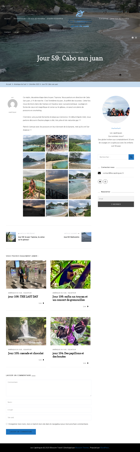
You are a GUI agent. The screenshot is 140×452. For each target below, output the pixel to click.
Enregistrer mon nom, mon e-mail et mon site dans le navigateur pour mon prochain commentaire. (49, 424)
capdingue (12, 112)
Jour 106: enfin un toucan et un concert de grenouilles (70, 298)
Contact (7, 32)
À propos (102, 18)
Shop (17, 32)
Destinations (19, 18)
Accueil (7, 18)
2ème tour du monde (118, 18)
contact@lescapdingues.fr (113, 173)
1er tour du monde (35, 18)
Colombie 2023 (77, 52)
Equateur (28, 293)
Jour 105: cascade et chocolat (26, 353)
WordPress (104, 447)
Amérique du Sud (63, 52)
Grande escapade (54, 18)
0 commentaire (70, 71)
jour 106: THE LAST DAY (23, 296)
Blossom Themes (82, 447)
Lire (40, 303)
